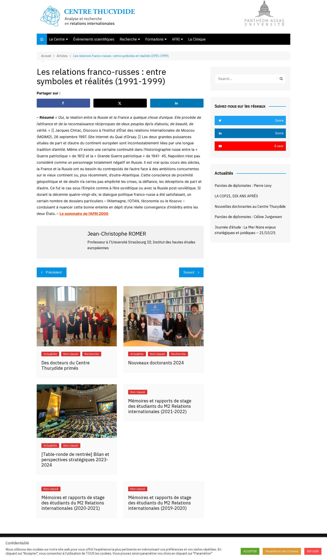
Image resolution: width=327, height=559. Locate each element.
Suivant (189, 272)
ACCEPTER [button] (250, 551)
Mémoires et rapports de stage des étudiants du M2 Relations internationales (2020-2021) (73, 502)
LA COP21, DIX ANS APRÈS (236, 196)
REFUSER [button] (313, 551)
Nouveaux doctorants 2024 (156, 363)
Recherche (128, 39)
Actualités (50, 354)
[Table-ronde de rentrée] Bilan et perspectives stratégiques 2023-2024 (75, 459)
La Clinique (197, 39)
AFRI (176, 39)
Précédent (54, 272)
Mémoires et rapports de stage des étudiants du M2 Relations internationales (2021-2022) (159, 406)
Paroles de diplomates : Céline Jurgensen (248, 216)
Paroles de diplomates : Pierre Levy (243, 185)
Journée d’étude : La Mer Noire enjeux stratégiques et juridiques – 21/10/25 (245, 230)
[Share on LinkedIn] (177, 103)
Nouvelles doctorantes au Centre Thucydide (250, 206)
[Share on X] (120, 103)
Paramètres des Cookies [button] (281, 551)
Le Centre (57, 39)
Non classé (70, 354)
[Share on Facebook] (63, 103)
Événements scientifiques (93, 39)
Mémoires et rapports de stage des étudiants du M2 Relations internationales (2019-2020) (159, 502)
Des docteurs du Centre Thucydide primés (65, 365)
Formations (154, 39)
